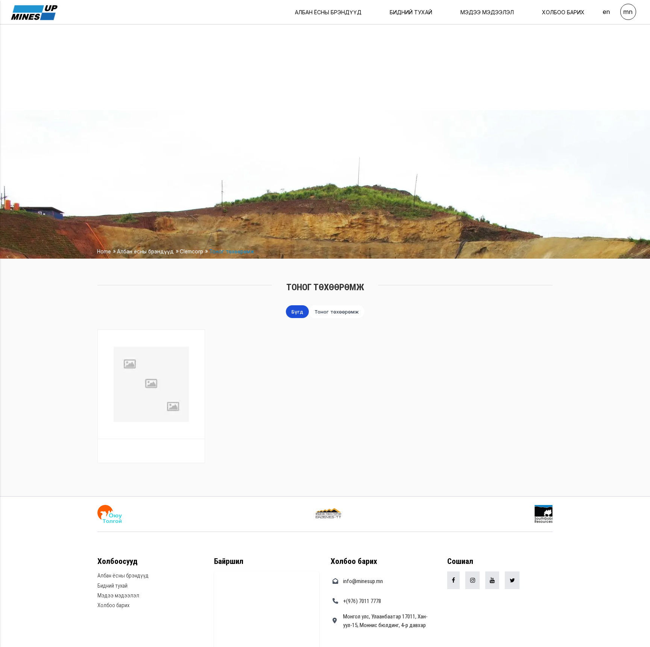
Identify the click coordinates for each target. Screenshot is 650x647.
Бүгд (297, 312)
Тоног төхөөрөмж (231, 251)
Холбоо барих (563, 12)
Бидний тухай (411, 12)
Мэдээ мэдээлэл (487, 12)
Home (104, 251)
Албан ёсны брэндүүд (328, 12)
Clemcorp (191, 251)
